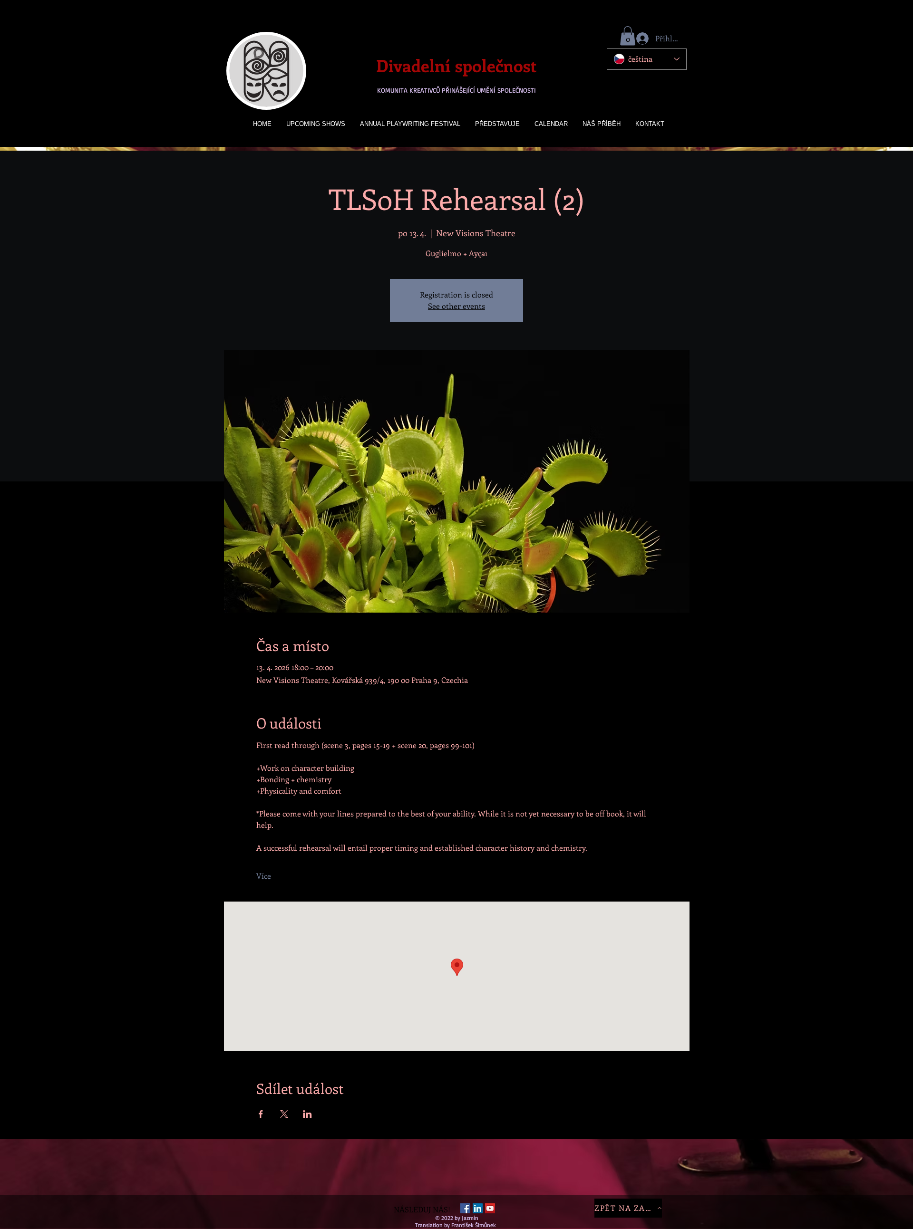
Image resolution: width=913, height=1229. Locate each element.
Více (263, 876)
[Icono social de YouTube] (490, 1208)
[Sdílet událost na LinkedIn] (307, 1114)
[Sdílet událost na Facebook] (260, 1114)
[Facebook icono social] (465, 1208)
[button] (628, 36)
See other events (456, 306)
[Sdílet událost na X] (284, 1114)
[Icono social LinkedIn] (478, 1208)
